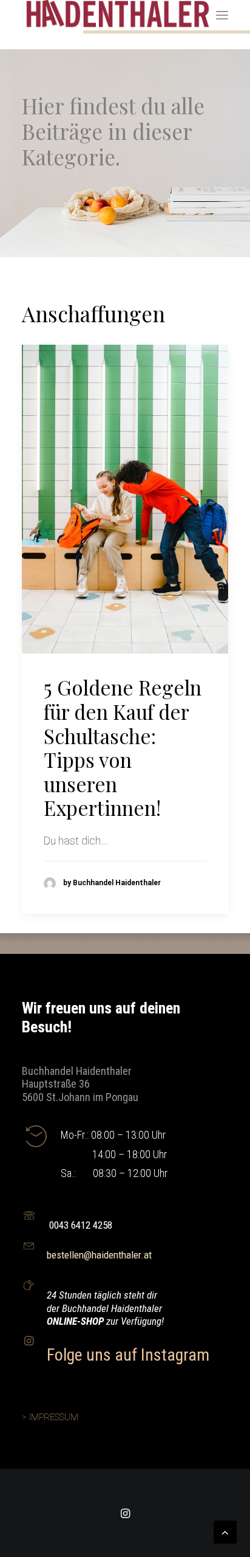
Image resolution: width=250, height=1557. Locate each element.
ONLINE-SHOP (76, 1321)
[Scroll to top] (225, 1531)
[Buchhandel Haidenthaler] (119, 15)
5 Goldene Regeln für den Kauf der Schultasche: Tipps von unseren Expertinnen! (122, 747)
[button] (222, 15)
